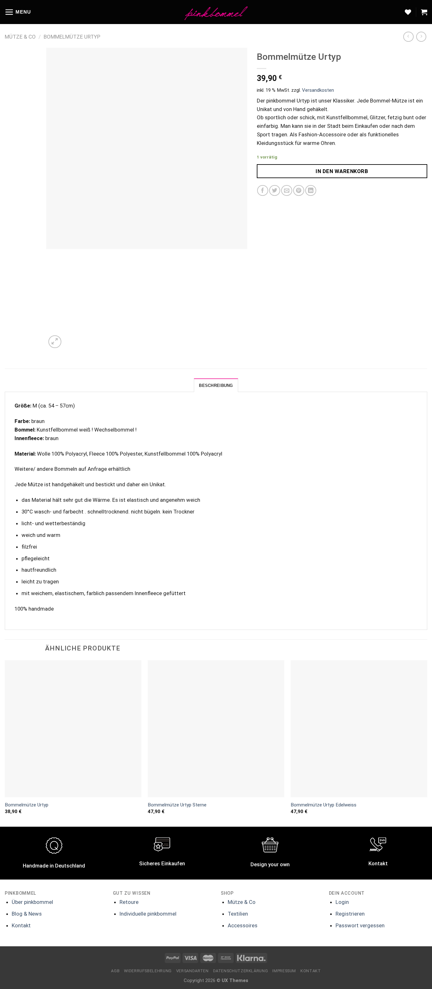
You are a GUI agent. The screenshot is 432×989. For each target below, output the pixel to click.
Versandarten (192, 970)
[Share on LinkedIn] (310, 190)
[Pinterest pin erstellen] (298, 190)
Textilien (238, 914)
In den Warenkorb (342, 171)
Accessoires (242, 925)
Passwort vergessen (360, 925)
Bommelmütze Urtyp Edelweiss (323, 805)
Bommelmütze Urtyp (72, 37)
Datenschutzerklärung (240, 970)
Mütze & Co (20, 37)
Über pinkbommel (32, 902)
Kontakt (21, 925)
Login (342, 902)
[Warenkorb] (424, 12)
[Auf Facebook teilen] (262, 190)
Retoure (129, 902)
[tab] (216, 385)
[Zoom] (54, 341)
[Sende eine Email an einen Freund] (286, 190)
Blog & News (27, 914)
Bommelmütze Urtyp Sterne (177, 805)
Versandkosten (318, 90)
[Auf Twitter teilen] (274, 190)
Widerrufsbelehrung (148, 970)
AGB (115, 970)
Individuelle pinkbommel (148, 914)
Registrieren (350, 914)
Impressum (284, 970)
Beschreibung (216, 385)
